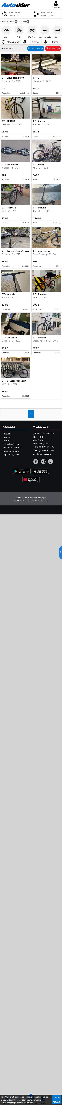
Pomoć (6, 440)
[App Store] (41, 471)
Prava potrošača (11, 451)
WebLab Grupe (39, 497)
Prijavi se (7, 433)
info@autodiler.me (42, 454)
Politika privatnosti (12, 447)
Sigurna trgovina (11, 454)
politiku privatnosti (25, 1102)
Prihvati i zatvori (57, 1100)
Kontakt (7, 437)
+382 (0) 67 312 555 (43, 447)
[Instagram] (43, 462)
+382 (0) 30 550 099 (43, 450)
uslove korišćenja (8, 1102)
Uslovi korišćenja (11, 444)
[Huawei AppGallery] (31, 480)
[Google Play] (22, 471)
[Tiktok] (50, 462)
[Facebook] (35, 462)
